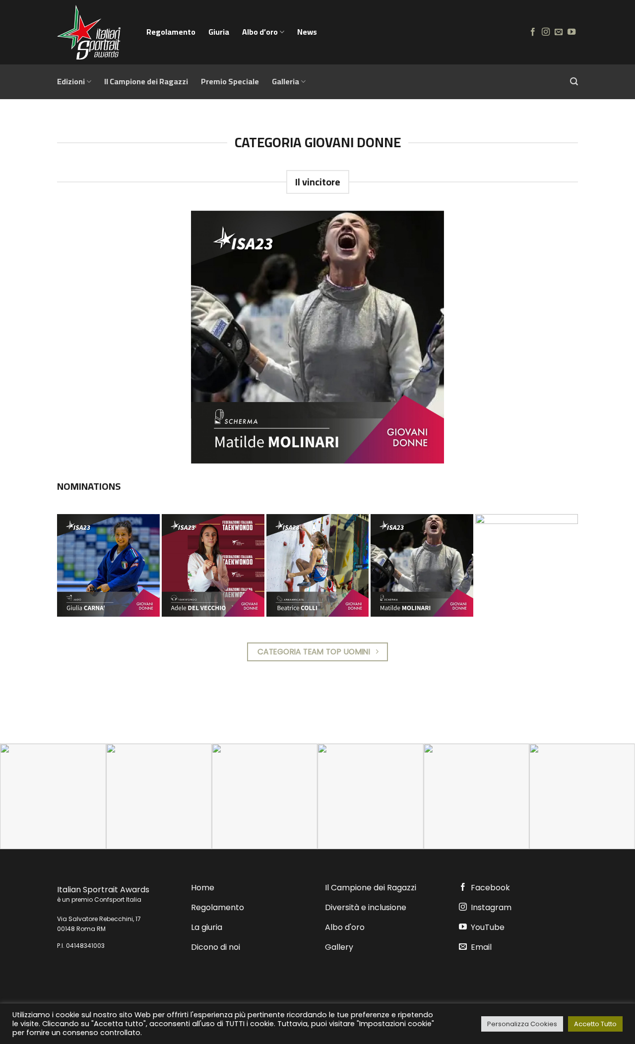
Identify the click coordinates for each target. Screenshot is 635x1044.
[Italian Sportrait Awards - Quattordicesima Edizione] (94, 32)
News (307, 31)
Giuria (218, 31)
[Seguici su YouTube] (571, 32)
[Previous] (25, 796)
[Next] (610, 796)
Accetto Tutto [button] (595, 1024)
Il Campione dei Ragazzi (146, 81)
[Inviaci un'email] (559, 32)
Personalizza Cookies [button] (522, 1024)
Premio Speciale (230, 81)
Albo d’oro (260, 31)
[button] (574, 81)
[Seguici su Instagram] (546, 32)
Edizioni (71, 81)
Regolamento (170, 31)
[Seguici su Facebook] (533, 32)
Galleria (285, 81)
